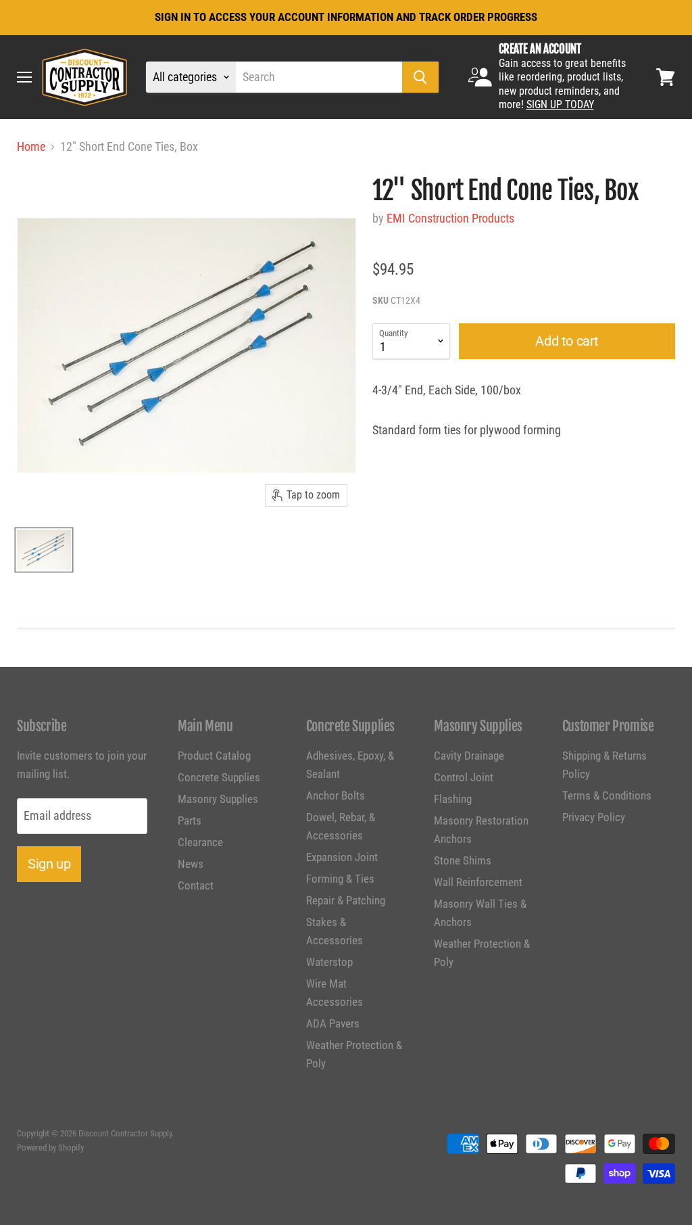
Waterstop (329, 962)
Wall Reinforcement (478, 882)
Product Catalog (214, 755)
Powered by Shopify (50, 1147)
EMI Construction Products (450, 218)
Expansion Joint (342, 857)
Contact (196, 885)
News (190, 864)
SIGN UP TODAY (560, 104)
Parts (189, 820)
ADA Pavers (333, 1023)
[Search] (420, 77)
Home (31, 147)
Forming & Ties (340, 878)
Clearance (200, 842)
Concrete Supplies (219, 777)
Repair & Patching (345, 900)
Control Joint (463, 777)
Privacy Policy (593, 817)
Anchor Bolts (335, 795)
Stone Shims (462, 860)
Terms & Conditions (606, 795)
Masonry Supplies (218, 799)
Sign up (49, 864)
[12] (44, 550)
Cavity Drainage (469, 755)
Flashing (453, 799)
